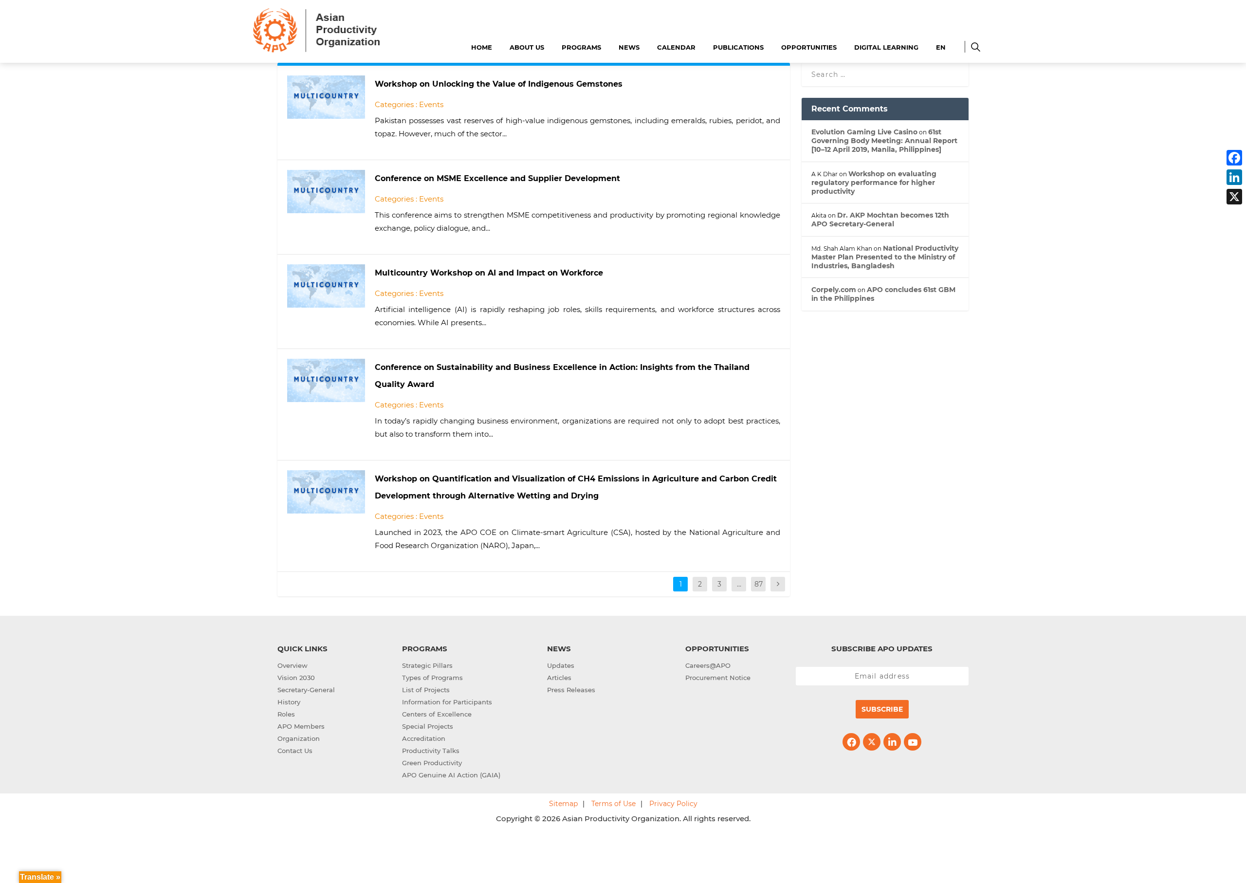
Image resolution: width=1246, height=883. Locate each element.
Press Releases (571, 690)
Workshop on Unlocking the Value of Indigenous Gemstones (499, 84)
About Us (527, 47)
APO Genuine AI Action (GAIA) (451, 775)
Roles (286, 714)
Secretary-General (306, 690)
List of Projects (426, 690)
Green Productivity (432, 763)
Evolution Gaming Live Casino (864, 132)
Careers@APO (708, 665)
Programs (581, 47)
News (629, 47)
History (288, 702)
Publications (738, 47)
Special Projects (427, 726)
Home (481, 47)
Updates (560, 665)
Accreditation (423, 738)
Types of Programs (432, 677)
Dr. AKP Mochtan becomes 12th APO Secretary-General (880, 219)
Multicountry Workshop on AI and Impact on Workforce (489, 272)
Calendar (676, 47)
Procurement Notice (718, 677)
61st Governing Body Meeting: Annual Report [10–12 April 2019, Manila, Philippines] (884, 141)
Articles (559, 677)
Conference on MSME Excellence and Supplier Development (497, 178)
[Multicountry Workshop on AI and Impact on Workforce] (326, 286)
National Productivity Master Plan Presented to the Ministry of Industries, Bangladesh (884, 257)
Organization (298, 738)
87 (758, 584)
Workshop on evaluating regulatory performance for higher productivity (873, 182)
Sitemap (563, 803)
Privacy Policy (673, 803)
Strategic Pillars (427, 665)
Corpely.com (833, 289)
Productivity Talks (430, 750)
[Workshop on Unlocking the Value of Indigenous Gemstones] (326, 97)
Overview (292, 665)
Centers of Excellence (437, 714)
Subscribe (882, 709)
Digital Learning (886, 47)
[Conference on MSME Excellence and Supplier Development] (326, 191)
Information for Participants (447, 702)
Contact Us (294, 750)
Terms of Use (613, 803)
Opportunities (809, 47)
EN (941, 47)
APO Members (301, 726)
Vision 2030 (296, 677)
